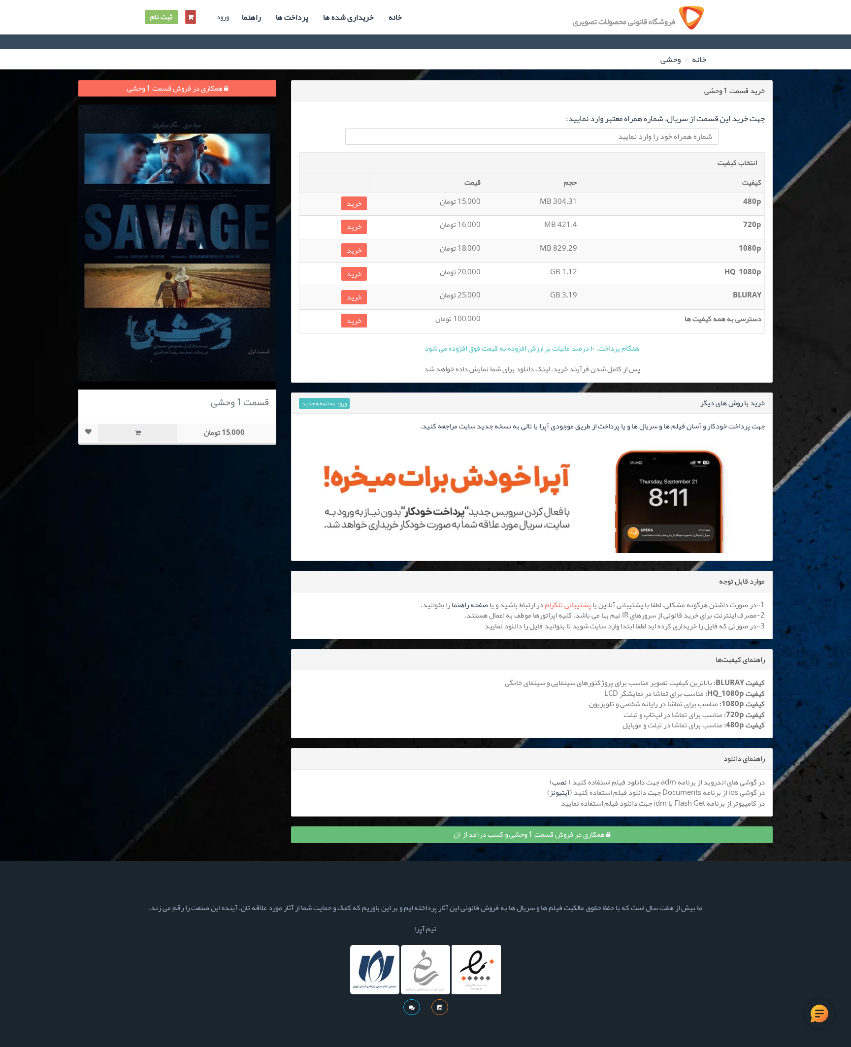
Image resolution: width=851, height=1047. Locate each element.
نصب (559, 782)
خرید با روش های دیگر (732, 402)
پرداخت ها (292, 17)
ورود (222, 17)
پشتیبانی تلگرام (568, 604)
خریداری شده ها (348, 17)
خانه (395, 17)
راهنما (251, 17)
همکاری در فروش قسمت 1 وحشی (175, 88)
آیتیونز (560, 792)
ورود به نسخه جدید (324, 403)
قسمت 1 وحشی (240, 402)
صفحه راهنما (470, 604)
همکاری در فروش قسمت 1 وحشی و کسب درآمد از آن (530, 834)
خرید (354, 203)
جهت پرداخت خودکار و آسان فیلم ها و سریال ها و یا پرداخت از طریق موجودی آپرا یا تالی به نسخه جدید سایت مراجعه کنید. (592, 426)
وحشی (670, 59)
